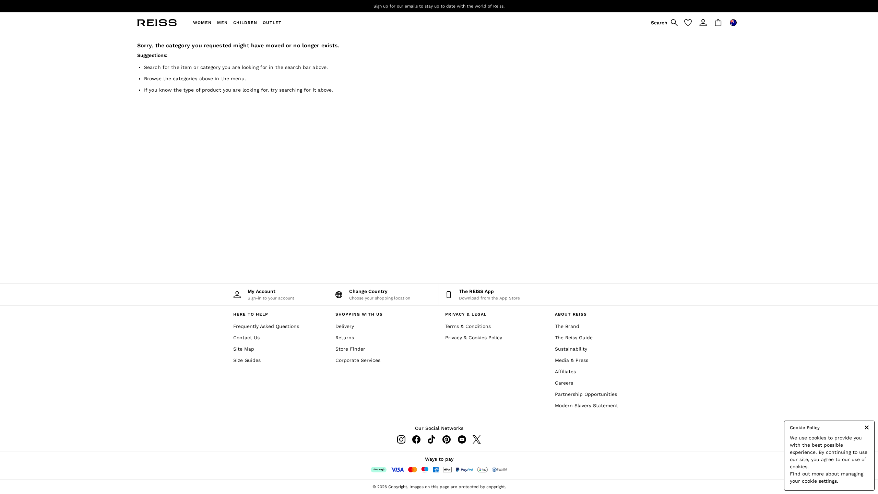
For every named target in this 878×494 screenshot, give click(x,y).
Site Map (243, 349)
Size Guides (247, 360)
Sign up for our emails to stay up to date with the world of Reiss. (439, 6)
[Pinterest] (446, 439)
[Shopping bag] (718, 22)
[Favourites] (688, 22)
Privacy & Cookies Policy (473, 337)
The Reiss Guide (574, 337)
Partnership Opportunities (586, 394)
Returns (344, 337)
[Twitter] (476, 439)
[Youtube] (461, 439)
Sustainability (571, 349)
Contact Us (246, 337)
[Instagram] (401, 439)
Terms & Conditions (468, 326)
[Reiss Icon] (157, 22)
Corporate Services (357, 360)
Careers (564, 383)
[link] (663, 22)
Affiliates (565, 371)
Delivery (344, 326)
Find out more (807, 474)
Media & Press (571, 360)
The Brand (567, 326)
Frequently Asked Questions (266, 326)
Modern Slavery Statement (586, 405)
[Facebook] (416, 439)
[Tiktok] (431, 439)
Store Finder (350, 349)
